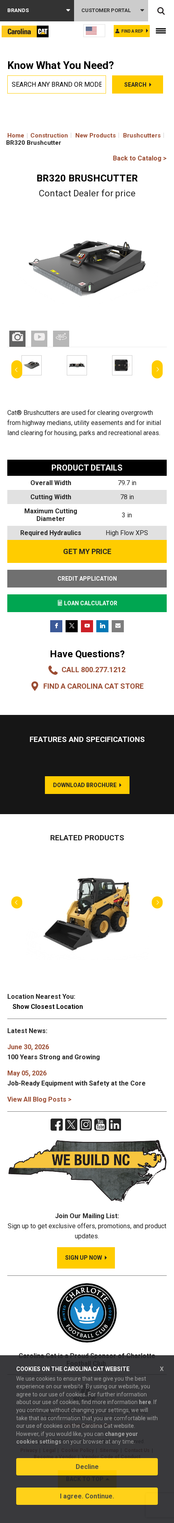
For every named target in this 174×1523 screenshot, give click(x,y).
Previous (16, 369)
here (145, 1402)
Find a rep (132, 31)
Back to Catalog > (140, 158)
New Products (95, 135)
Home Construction (37, 135)
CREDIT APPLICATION (87, 578)
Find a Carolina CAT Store (93, 686)
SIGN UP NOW (83, 1257)
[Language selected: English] (94, 30)
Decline (87, 1467)
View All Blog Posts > (39, 1099)
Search (135, 84)
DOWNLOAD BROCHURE (85, 785)
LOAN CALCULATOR (90, 603)
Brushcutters (142, 135)
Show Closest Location (48, 1006)
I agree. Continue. (87, 1496)
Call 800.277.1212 (93, 669)
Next (157, 369)
